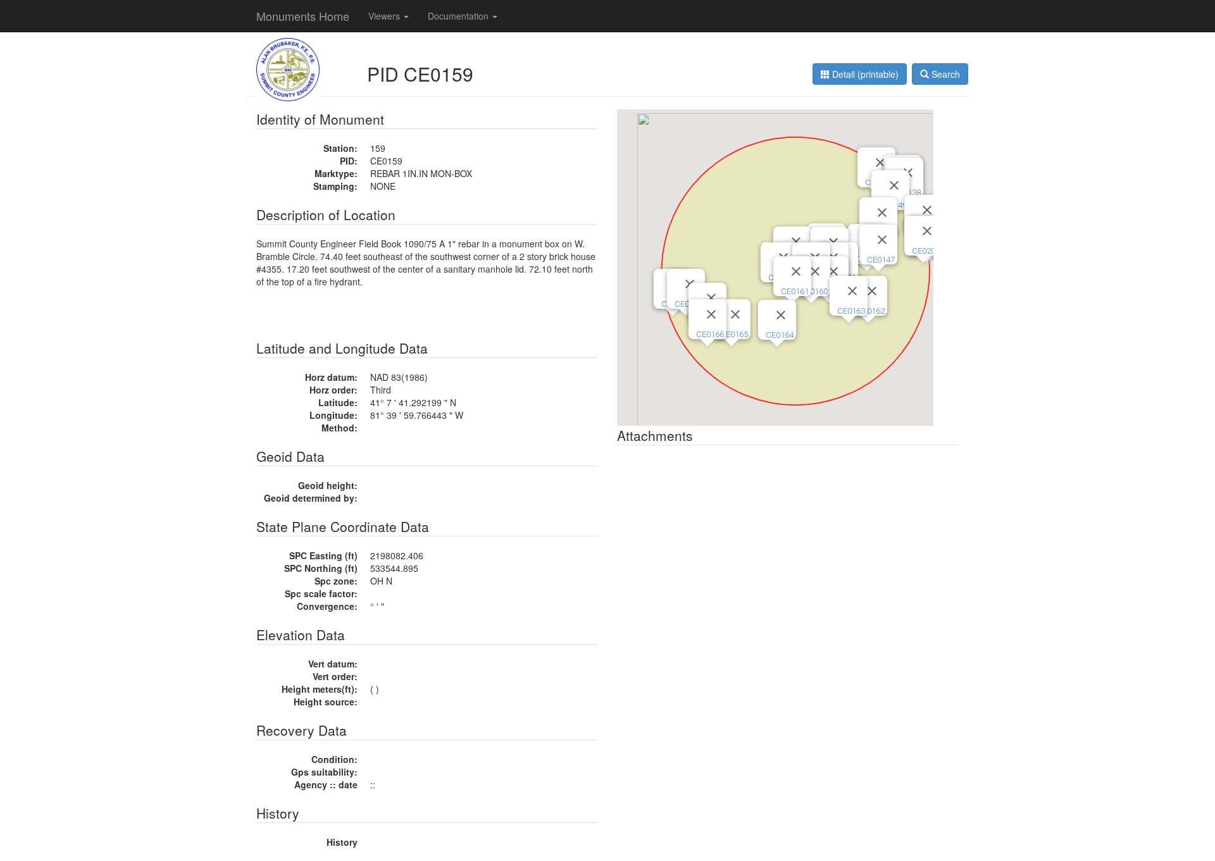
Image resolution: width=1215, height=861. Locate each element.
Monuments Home (302, 16)
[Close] (796, 241)
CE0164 (780, 335)
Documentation (459, 15)
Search (944, 74)
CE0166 (710, 334)
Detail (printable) (864, 74)
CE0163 (851, 311)
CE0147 (881, 259)
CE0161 (795, 291)
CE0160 (814, 291)
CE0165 (734, 334)
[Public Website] (288, 68)
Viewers (385, 15)
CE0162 (871, 311)
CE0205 (926, 251)
